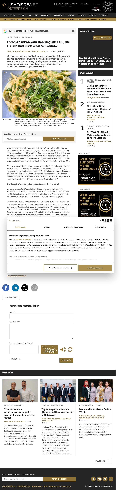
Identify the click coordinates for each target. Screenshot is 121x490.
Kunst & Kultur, (93, 118)
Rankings (102, 19)
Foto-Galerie (9, 15)
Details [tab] (47, 227)
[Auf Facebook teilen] (5, 287)
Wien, (102, 118)
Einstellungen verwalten (59, 268)
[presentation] (7, 98)
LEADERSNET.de (23, 486)
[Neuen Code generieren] (70, 349)
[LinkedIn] (111, 479)
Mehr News (7, 373)
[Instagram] (99, 479)
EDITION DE (104, 15)
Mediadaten (37, 486)
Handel (29, 19)
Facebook (96, 4)
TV (30, 15)
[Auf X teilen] (24, 287)
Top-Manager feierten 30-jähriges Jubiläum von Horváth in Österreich (57, 412)
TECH (36, 19)
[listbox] (39, 98)
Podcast (92, 15)
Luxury (71, 15)
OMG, (34, 51)
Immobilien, (99, 141)
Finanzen (52, 19)
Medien (12, 19)
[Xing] (105, 479)
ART (36, 15)
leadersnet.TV (87, 31)
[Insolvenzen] (96, 9)
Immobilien (46, 15)
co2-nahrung (11, 297)
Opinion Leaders (91, 19)
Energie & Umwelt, (24, 51)
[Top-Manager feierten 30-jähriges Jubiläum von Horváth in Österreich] (58, 390)
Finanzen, (51, 419)
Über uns (81, 15)
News (5, 19)
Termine (22, 15)
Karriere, (108, 141)
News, (9, 51)
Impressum (66, 486)
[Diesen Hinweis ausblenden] (73, 31)
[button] (4, 72)
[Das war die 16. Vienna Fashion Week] (95, 390)
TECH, (14, 51)
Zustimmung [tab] (20, 227)
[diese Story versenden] (34, 287)
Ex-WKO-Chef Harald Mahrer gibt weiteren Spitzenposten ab (98, 135)
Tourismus (62, 19)
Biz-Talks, (96, 115)
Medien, (90, 141)
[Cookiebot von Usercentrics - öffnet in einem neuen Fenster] (101, 220)
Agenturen (21, 19)
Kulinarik (41, 51)
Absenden (66, 360)
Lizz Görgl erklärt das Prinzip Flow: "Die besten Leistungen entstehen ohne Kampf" (95, 61)
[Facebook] (93, 479)
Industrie (91, 144)
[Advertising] (95, 170)
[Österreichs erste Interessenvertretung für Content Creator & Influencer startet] (20, 390)
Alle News (100, 461)
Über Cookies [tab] (100, 227)
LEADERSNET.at (8, 486)
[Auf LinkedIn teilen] (15, 287)
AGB (45, 486)
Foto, (97, 418)
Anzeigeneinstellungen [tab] (73, 227)
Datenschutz (54, 486)
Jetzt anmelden (58, 139)
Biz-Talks (80, 19)
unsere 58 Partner (24, 239)
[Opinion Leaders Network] (107, 6)
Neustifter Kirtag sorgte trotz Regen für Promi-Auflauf (99, 109)
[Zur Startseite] (20, 6)
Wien (102, 418)
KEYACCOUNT (59, 15)
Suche (86, 4)
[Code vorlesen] (63, 349)
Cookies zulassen (95, 268)
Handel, (87, 416)
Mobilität (43, 19)
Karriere (71, 19)
